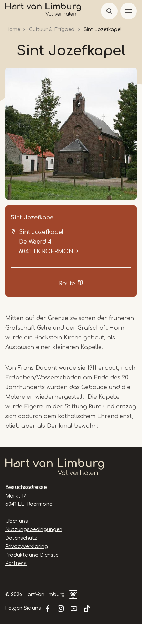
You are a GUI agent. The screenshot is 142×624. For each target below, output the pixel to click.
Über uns (16, 521)
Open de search (109, 11)
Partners (16, 563)
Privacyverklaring (26, 546)
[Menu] (128, 11)
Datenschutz (21, 538)
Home (12, 29)
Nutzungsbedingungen (33, 529)
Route (67, 284)
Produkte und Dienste (31, 555)
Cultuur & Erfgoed (51, 29)
